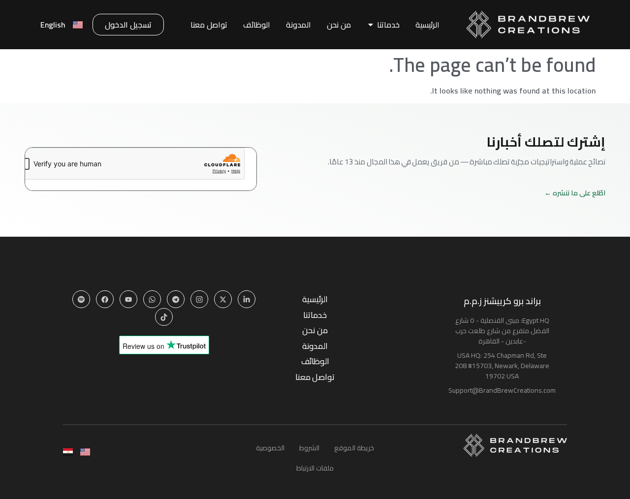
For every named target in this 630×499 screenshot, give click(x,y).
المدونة (315, 346)
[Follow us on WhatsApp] (152, 299)
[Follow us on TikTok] (164, 317)
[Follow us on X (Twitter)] (223, 299)
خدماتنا (315, 315)
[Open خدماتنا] (371, 24)
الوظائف (315, 361)
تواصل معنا (315, 377)
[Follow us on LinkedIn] (246, 299)
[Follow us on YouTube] (128, 299)
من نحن (314, 330)
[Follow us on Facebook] (105, 299)
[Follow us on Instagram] (199, 299)
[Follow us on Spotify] (81, 299)
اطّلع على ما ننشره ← (574, 193)
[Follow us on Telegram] (176, 299)
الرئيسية (315, 299)
